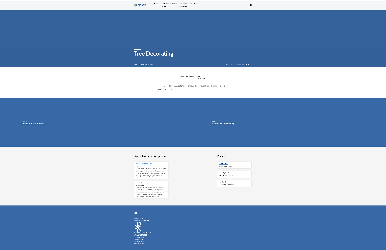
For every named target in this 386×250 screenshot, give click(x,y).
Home (135, 64)
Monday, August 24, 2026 (144, 163)
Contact (192, 4)
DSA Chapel (222, 182)
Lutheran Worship (165, 5)
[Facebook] (251, 5)
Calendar (173, 4)
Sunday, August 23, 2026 (143, 183)
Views (232, 64)
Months (248, 64)
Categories (239, 64)
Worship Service (223, 163)
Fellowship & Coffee (225, 173)
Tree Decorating (148, 64)
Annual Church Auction (33, 123)
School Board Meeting (223, 123)
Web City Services (139, 243)
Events (141, 64)
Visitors (157, 4)
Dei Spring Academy (183, 5)
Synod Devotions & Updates (150, 156)
